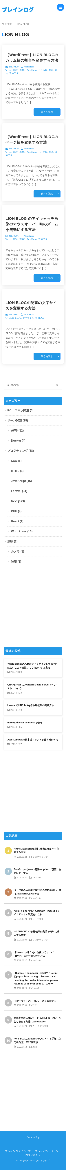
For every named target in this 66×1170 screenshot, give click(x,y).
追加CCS (39, 318)
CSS (14, 460)
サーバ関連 (14, 420)
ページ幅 (42, 152)
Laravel (16, 491)
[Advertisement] (33, 607)
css (10, 70)
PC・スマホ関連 (18, 410)
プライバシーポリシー (48, 1151)
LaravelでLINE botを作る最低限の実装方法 (30, 705)
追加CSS (13, 73)
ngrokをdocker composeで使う (24, 722)
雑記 (14, 561)
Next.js (16, 501)
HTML (15, 470)
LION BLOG (19, 70)
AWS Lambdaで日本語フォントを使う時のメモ (32, 739)
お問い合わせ (33, 1155)
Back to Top (33, 1137)
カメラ (15, 551)
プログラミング (17, 450)
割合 (51, 70)
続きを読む (47, 112)
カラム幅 (42, 70)
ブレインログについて (18, 1151)
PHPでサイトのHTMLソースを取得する (35, 1001)
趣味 (10, 541)
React (15, 521)
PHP (14, 511)
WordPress (29, 66)
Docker (16, 440)
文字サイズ (28, 318)
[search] (57, 385)
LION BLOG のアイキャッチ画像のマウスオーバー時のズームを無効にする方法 (32, 224)
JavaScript (18, 481)
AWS (14, 430)
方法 (51, 152)
